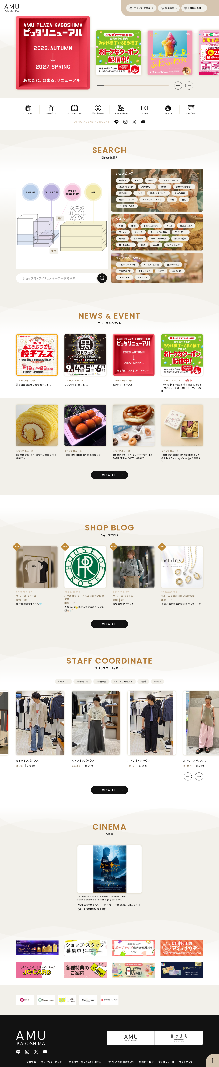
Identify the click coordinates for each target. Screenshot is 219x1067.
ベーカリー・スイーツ (152, 199)
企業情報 (31, 1061)
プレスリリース (166, 1061)
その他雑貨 (180, 193)
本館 (93, 192)
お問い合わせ (146, 1061)
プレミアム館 (51, 192)
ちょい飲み (138, 238)
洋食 (133, 225)
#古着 (143, 681)
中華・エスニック (151, 225)
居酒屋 (122, 238)
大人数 (156, 244)
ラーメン (123, 232)
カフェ (169, 225)
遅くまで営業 (180, 238)
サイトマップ (186, 1061)
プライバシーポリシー (52, 1061)
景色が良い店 (173, 244)
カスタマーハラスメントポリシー (86, 1061)
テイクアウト (180, 232)
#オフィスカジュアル (123, 681)
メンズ (137, 180)
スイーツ (139, 232)
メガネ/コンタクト (184, 186)
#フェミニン (63, 681)
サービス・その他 (127, 206)
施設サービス (173, 264)
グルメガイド (144, 271)
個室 (143, 244)
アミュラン (142, 277)
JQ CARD (176, 271)
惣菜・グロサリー (127, 199)
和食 (121, 225)
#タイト (157, 681)
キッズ (151, 180)
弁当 (172, 199)
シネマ (161, 271)
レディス (122, 180)
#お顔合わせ (82, 681)
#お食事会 (101, 681)
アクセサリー (147, 186)
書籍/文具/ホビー (158, 193)
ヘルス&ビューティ (170, 180)
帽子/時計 (124, 193)
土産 (184, 199)
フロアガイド (125, 271)
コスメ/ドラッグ (126, 186)
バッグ (139, 193)
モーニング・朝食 (159, 238)
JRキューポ (124, 277)
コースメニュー (126, 244)
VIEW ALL (109, 475)
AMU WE (30, 192)
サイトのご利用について (121, 1061)
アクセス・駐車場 (151, 264)
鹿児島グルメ (186, 225)
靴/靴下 (164, 186)
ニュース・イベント (127, 264)
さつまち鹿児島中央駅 (72, 192)
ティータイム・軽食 (159, 232)
